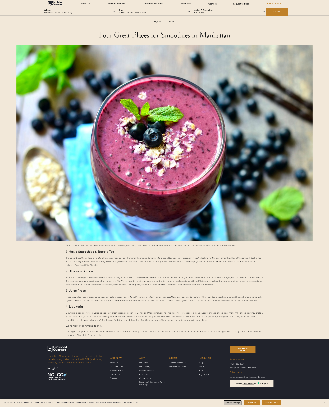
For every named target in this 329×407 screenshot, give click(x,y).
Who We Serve (116, 371)
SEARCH (276, 12)
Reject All (252, 403)
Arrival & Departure (203, 10)
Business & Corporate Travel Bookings (152, 384)
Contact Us (115, 375)
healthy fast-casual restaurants (160, 332)
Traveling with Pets (177, 367)
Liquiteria (70, 313)
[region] (164, 403)
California (143, 375)
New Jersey (144, 367)
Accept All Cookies (271, 403)
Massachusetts (146, 371)
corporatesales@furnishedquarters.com (248, 377)
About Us (85, 4)
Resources (186, 4)
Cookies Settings (233, 403)
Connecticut (145, 378)
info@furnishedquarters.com (243, 368)
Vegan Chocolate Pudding (82, 335)
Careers (113, 378)
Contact (212, 4)
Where (47, 10)
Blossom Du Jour (129, 278)
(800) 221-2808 (273, 4)
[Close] (325, 402)
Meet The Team (117, 367)
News (201, 367)
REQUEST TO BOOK (243, 349)
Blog (201, 363)
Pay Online (204, 375)
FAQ (201, 371)
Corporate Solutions (153, 4)
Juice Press (216, 301)
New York (143, 363)
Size (121, 10)
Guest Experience (116, 4)
